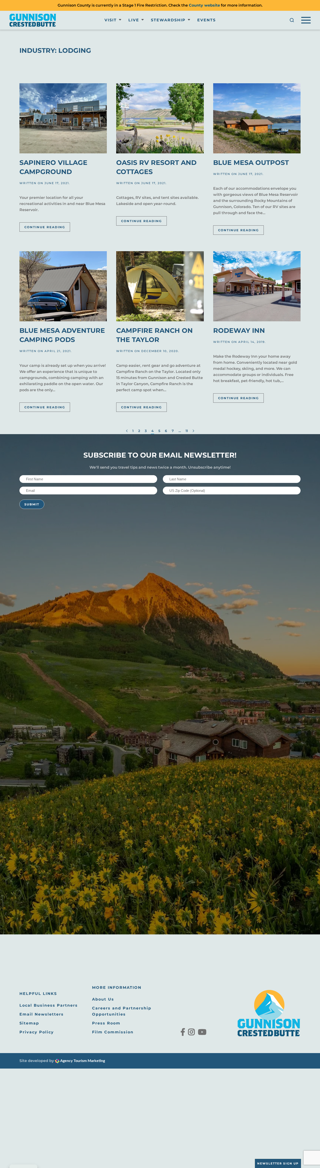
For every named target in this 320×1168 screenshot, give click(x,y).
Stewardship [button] (168, 20)
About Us (103, 999)
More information (116, 987)
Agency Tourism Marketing (82, 1061)
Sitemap (29, 1023)
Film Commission (113, 1032)
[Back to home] (32, 20)
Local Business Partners (48, 1005)
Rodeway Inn (239, 330)
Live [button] (133, 20)
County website (204, 5)
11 (187, 431)
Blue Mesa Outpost (251, 163)
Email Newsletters (41, 1014)
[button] (292, 20)
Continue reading (44, 227)
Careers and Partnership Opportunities (121, 1011)
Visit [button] (110, 20)
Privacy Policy (36, 1032)
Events (206, 20)
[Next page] (193, 431)
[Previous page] (127, 431)
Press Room (106, 1023)
